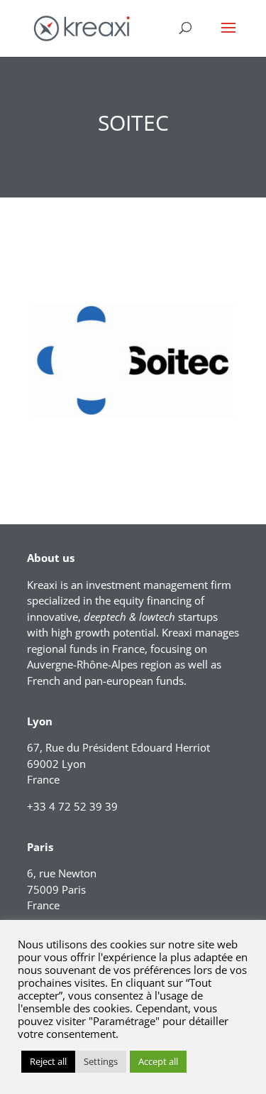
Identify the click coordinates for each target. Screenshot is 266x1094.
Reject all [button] (48, 1061)
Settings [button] (101, 1061)
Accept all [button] (158, 1061)
